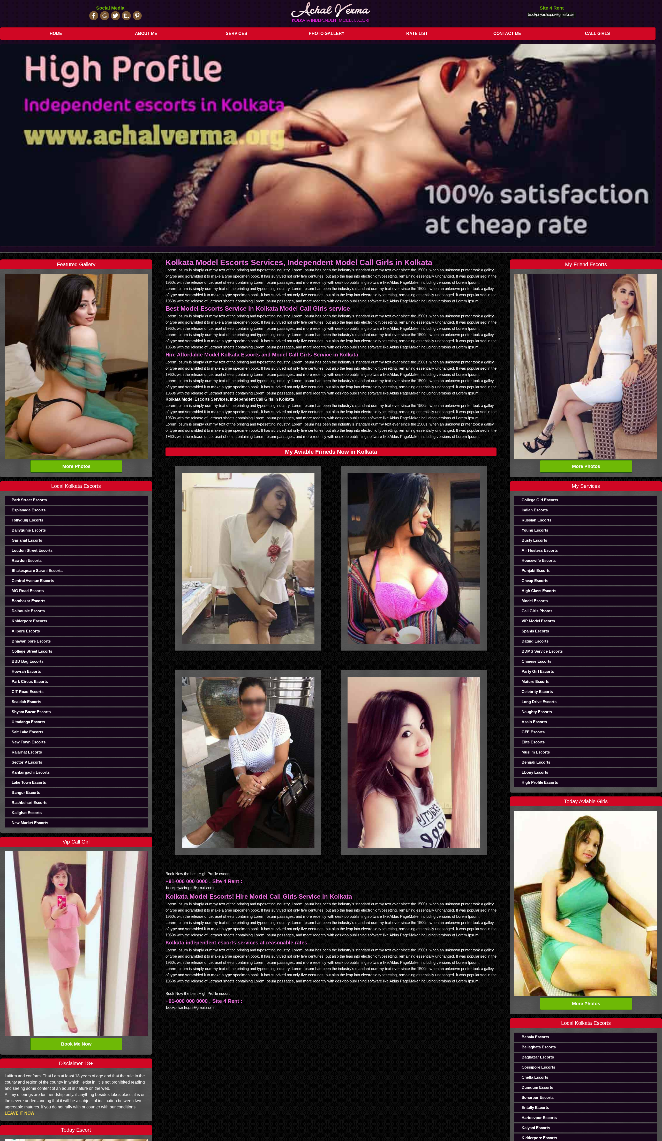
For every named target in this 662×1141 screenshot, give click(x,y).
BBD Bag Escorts (27, 661)
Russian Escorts (536, 520)
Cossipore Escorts (538, 1067)
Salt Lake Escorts (27, 732)
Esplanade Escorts (29, 510)
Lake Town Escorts (29, 782)
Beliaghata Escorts (539, 1047)
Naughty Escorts (537, 712)
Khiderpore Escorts (29, 621)
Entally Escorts (535, 1107)
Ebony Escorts (535, 772)
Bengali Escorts (536, 762)
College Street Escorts (32, 651)
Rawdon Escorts (27, 560)
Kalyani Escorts (536, 1127)
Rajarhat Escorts (27, 752)
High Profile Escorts (540, 782)
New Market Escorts (30, 823)
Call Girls (597, 33)
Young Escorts (535, 530)
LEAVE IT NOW (19, 1113)
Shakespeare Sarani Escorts (37, 570)
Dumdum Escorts (537, 1087)
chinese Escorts (536, 661)
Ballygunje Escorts (29, 530)
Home (56, 33)
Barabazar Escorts (28, 601)
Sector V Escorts (27, 762)
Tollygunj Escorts (27, 520)
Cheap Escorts (535, 580)
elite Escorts (533, 742)
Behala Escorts (535, 1037)
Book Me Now (76, 1044)
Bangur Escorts (26, 792)
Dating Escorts (535, 641)
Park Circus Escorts (30, 681)
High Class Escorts (539, 590)
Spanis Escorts (535, 631)
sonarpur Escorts (538, 1097)
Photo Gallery (326, 33)
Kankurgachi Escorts (31, 772)
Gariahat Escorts (27, 540)
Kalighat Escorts (27, 812)
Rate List (417, 33)
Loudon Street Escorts (32, 550)
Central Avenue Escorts (33, 580)
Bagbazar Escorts (538, 1057)
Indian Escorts (535, 510)
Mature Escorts (535, 681)
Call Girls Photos (537, 611)
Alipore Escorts (26, 631)
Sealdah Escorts (26, 701)
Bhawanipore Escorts (31, 641)
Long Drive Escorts (539, 701)
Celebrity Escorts (537, 691)
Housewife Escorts (539, 560)
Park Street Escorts (29, 500)
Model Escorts (535, 601)
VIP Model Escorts (538, 621)
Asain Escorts (534, 722)
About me (146, 33)
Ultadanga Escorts (28, 722)
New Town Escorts (29, 742)
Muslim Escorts (536, 752)
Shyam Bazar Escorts (31, 712)
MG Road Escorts (28, 590)
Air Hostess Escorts (540, 550)
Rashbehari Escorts (29, 802)
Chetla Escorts (535, 1077)
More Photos (76, 466)
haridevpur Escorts (539, 1117)
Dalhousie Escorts (28, 611)
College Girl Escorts (540, 500)
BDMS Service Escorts (542, 651)
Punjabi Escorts (536, 570)
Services (236, 33)
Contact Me (507, 33)
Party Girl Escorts (538, 671)
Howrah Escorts (26, 671)
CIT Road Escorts (27, 691)
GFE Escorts (533, 732)
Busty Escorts (534, 540)
